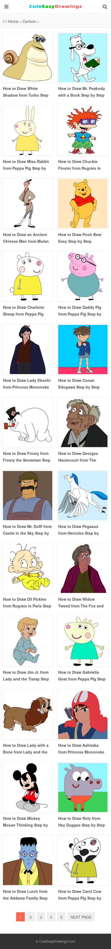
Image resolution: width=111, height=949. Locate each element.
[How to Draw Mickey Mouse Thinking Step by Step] (27, 786)
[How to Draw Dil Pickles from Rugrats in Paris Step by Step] (27, 568)
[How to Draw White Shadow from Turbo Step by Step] (27, 57)
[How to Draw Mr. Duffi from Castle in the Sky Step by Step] (27, 495)
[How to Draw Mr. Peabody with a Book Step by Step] (83, 57)
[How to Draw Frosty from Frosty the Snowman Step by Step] (27, 422)
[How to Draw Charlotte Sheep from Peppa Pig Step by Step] (27, 275)
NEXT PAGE (81, 917)
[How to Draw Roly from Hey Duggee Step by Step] (83, 786)
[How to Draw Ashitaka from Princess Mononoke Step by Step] (83, 713)
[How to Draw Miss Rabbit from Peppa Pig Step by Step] (27, 130)
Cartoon (29, 21)
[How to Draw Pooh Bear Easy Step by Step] (83, 203)
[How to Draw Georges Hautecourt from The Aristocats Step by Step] (83, 422)
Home (13, 21)
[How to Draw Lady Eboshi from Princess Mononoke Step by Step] (27, 349)
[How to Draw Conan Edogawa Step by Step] (83, 349)
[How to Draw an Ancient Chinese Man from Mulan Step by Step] (27, 203)
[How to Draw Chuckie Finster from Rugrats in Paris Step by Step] (83, 130)
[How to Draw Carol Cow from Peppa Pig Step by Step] (83, 860)
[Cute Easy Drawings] (55, 7)
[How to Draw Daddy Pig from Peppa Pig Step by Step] (83, 275)
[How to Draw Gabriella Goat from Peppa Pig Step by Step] (83, 640)
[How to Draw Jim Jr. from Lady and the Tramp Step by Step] (27, 640)
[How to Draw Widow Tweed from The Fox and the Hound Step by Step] (83, 568)
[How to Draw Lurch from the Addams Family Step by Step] (27, 860)
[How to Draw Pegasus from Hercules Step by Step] (83, 495)
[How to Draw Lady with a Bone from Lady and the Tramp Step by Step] (27, 713)
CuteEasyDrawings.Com (57, 941)
